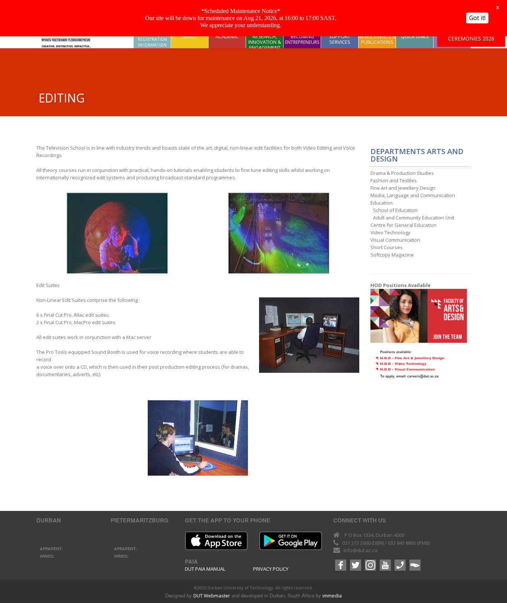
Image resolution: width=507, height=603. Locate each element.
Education (381, 202)
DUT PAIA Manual (205, 568)
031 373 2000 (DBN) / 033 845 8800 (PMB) (386, 543)
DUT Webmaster (211, 595)
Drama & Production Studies (402, 173)
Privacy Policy (270, 568)
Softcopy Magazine (392, 254)
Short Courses (386, 247)
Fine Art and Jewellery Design (402, 188)
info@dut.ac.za (360, 550)
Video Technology (390, 232)
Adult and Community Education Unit (413, 217)
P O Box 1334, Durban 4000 (374, 535)
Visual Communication (395, 240)
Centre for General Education (403, 225)
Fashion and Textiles (393, 180)
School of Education (395, 210)
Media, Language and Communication (412, 195)
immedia (332, 595)
